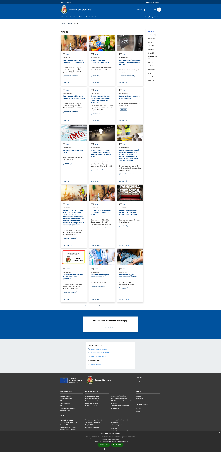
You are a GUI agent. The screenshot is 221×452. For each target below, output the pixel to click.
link (127, 441)
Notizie (68, 269)
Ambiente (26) (152, 35)
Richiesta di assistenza (92, 427)
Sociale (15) (151, 73)
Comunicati (139, 398)
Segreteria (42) (152, 70)
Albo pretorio (115, 422)
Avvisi (67, 54)
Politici (62, 406)
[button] (110, 449)
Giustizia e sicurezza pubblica (119, 398)
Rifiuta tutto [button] (117, 445)
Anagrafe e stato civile (92, 396)
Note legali (114, 429)
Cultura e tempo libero (92, 398)
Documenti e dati (65, 411)
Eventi (138, 411)
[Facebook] (144, 9)
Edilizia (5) (150, 49)
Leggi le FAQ (89, 425)
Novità (70, 23)
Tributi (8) (150, 77)
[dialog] (110, 441)
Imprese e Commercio (91, 401)
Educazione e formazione (118, 396)
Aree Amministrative (66, 398)
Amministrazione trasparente (119, 420)
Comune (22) (151, 42)
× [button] (219, 433)
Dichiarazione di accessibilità (119, 431)
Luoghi (138, 409)
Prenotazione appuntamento (93, 420)
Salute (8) (150, 62)
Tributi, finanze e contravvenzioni (121, 401)
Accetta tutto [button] (103, 445)
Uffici (61, 401)
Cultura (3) (151, 46)
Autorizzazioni (115, 408)
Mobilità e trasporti (91, 406)
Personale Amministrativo (67, 408)
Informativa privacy (117, 425)
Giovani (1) (151, 53)
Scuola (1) (150, 66)
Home (63, 23)
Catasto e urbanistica (91, 403)
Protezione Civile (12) (152, 58)
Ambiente (114, 403)
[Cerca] (159, 9)
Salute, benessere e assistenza (120, 406)
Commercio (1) (152, 38)
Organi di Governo (65, 396)
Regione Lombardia (65, 2)
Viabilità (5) (151, 80)
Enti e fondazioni (65, 403)
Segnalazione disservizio (92, 422)
